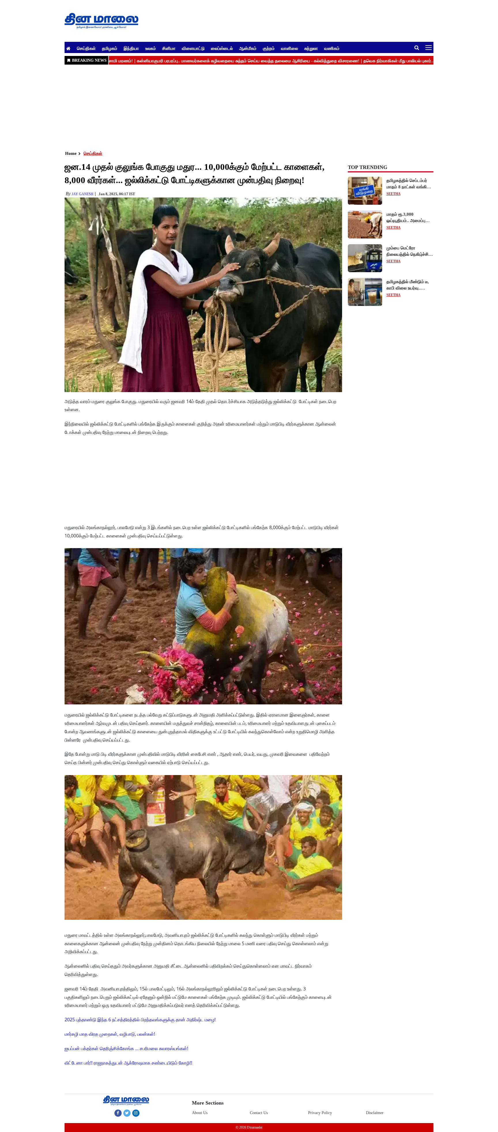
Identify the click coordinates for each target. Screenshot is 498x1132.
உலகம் (150, 48)
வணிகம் (331, 48)
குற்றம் (269, 48)
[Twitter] (127, 1113)
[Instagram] (135, 1113)
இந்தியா (131, 48)
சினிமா (169, 48)
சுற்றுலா (311, 48)
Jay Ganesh (82, 194)
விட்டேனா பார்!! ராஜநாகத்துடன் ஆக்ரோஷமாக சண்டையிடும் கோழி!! (128, 1063)
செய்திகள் (86, 48)
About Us (199, 1113)
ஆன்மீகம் (247, 48)
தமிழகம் (109, 48)
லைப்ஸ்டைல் (222, 48)
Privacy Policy (320, 1113)
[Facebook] (118, 1113)
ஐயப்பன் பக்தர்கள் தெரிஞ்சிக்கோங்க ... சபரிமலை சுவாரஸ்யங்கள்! (126, 1048)
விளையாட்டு (193, 48)
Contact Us (259, 1113)
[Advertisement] (237, 107)
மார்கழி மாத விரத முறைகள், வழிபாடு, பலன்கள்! (110, 1034)
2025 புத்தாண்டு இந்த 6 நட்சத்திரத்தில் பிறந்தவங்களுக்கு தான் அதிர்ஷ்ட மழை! (140, 1019)
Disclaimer (375, 1113)
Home (71, 153)
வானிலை (289, 48)
